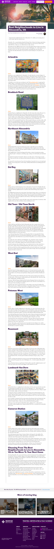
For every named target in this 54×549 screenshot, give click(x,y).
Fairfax (33, 537)
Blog (17, 532)
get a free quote (18, 473)
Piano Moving (25, 537)
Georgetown (34, 531)
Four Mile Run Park (34, 82)
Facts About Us (19, 533)
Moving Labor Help (26, 536)
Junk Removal (25, 531)
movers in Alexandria (28, 473)
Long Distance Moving (27, 539)
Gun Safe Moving (26, 532)
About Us (18, 528)
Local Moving (25, 529)
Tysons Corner (35, 536)
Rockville (33, 535)
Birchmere (37, 84)
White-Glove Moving (27, 528)
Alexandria (34, 529)
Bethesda (34, 533)
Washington (34, 532)
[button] (15, 2)
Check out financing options (46, 489)
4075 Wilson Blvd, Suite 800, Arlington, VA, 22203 (7, 539)
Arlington (34, 528)
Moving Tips (18, 529)
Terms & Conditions (24, 545)
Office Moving (25, 535)
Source (9, 73)
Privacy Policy (30, 545)
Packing (24, 540)
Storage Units (25, 533)
